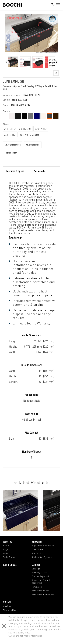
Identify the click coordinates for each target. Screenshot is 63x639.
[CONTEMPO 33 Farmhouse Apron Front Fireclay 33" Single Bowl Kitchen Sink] (20, 510)
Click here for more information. (25, 635)
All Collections (32, 145)
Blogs (5, 549)
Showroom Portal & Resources (41, 581)
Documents (39, 171)
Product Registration (41, 576)
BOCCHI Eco (37, 553)
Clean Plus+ (37, 549)
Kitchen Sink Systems (41, 557)
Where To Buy (9, 610)
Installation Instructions (42, 594)
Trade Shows (9, 557)
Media (5, 553)
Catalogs (35, 569)
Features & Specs (15, 171)
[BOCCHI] (12, 5)
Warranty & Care (39, 572)
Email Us (7, 606)
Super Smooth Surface (42, 545)
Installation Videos (40, 590)
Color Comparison (12, 145)
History (6, 545)
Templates (36, 587)
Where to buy (11, 153)
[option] (13, 62)
